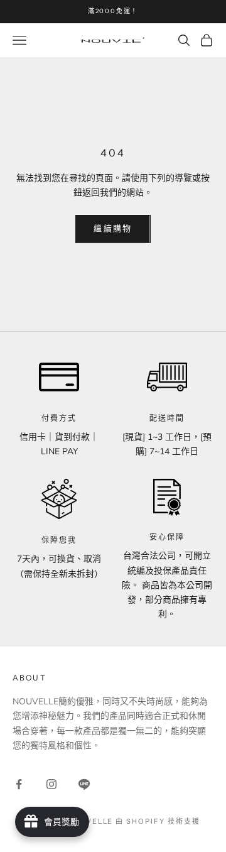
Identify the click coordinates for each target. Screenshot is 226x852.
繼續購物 (113, 228)
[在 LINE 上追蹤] (84, 784)
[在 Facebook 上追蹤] (19, 784)
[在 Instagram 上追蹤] (51, 784)
